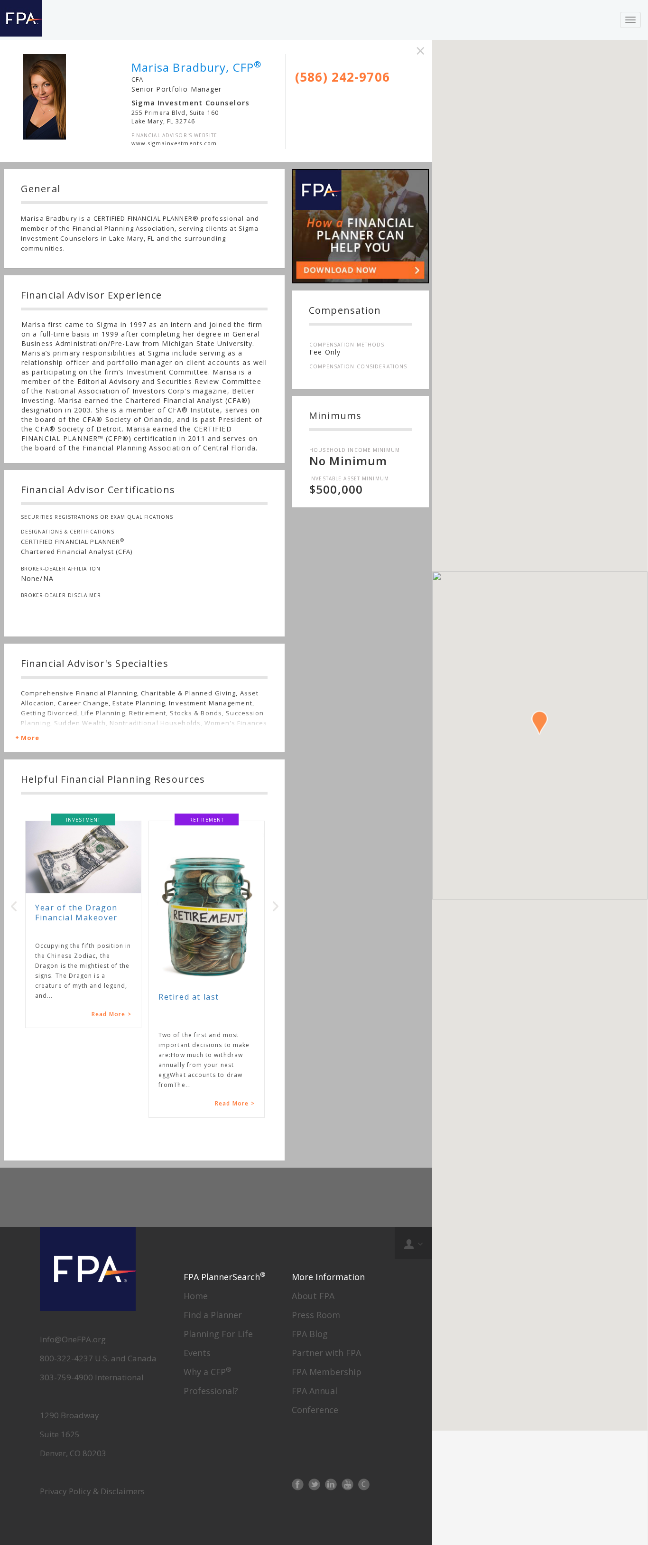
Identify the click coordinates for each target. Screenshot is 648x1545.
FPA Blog (310, 1333)
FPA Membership (326, 1371)
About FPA (313, 1296)
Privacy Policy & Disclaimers (92, 1491)
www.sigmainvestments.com (174, 143)
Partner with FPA (326, 1352)
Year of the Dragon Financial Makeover (76, 912)
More (30, 737)
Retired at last (188, 997)
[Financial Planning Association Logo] (21, 20)
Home (196, 1296)
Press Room (316, 1314)
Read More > (111, 1014)
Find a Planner (213, 1314)
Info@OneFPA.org (73, 1339)
